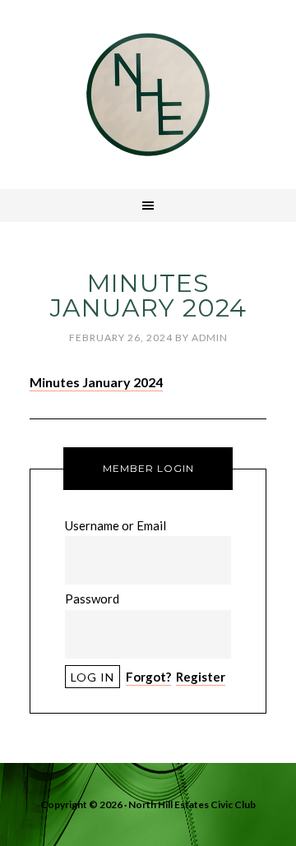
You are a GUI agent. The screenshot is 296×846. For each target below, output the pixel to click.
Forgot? (148, 676)
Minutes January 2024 (96, 382)
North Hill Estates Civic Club (148, 94)
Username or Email (115, 525)
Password (92, 598)
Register (200, 676)
